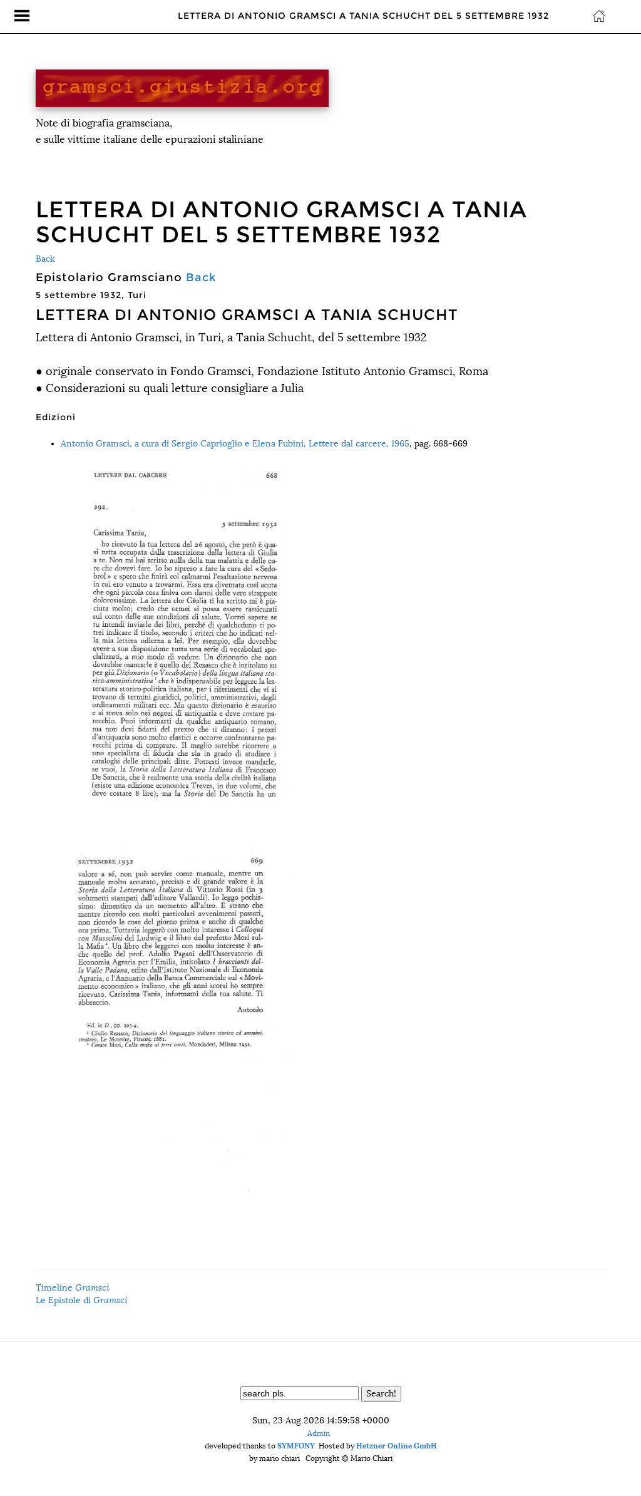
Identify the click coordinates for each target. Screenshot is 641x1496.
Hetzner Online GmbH (396, 1445)
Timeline (73, 1287)
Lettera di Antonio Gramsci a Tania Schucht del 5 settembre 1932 (363, 15)
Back (45, 259)
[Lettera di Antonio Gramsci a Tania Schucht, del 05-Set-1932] (333, 636)
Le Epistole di (82, 1300)
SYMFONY (296, 1445)
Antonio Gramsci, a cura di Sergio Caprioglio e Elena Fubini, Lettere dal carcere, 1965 (235, 443)
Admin (318, 1433)
